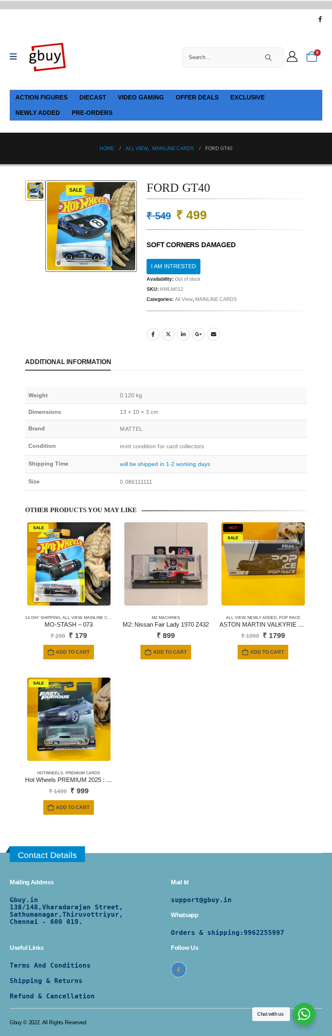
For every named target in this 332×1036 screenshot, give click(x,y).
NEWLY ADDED (37, 112)
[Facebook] (320, 19)
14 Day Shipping (42, 617)
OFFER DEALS (197, 97)
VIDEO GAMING (141, 97)
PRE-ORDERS (92, 112)
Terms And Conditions (50, 965)
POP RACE (289, 617)
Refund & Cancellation (52, 996)
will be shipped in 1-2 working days (165, 464)
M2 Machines (166, 617)
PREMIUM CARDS (83, 773)
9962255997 (264, 932)
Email (213, 334)
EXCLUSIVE (247, 97)
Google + (198, 334)
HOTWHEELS (50, 773)
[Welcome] (294, 57)
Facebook (153, 334)
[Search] (268, 57)
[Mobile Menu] (16, 57)
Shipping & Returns (46, 981)
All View (184, 299)
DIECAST (92, 97)
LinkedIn (183, 334)
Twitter (168, 334)
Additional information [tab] (68, 361)
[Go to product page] (166, 564)
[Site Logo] (48, 56)
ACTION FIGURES (41, 97)
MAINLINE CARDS (216, 299)
